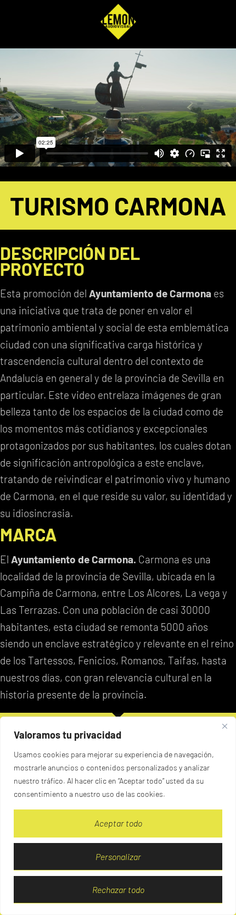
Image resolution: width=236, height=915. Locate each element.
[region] (118, 816)
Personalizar (118, 856)
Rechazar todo (118, 889)
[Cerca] (224, 726)
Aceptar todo (118, 823)
